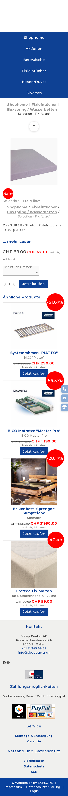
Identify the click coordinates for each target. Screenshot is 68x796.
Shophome (34, 37)
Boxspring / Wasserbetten (32, 109)
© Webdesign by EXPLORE (32, 783)
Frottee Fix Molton (34, 591)
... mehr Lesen (17, 241)
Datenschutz (34, 766)
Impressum (13, 787)
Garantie (34, 741)
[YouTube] (8, 662)
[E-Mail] (64, 398)
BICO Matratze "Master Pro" (34, 431)
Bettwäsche (34, 59)
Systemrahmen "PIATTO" (34, 353)
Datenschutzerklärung (43, 787)
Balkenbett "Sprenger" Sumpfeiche (34, 511)
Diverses (34, 93)
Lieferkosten (34, 761)
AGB (34, 772)
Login (34, 791)
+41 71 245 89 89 (34, 648)
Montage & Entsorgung (34, 736)
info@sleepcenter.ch (34, 652)
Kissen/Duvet (34, 81)
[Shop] (64, 407)
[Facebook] (4, 662)
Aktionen (34, 48)
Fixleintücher (34, 71)
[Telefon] (64, 389)
